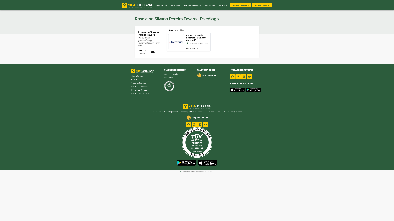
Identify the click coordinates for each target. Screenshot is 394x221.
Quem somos (161, 5)
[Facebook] (232, 76)
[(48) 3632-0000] (199, 75)
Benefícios (175, 5)
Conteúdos (210, 5)
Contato (223, 5)
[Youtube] (249, 76)
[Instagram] (238, 76)
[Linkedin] (243, 76)
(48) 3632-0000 (210, 75)
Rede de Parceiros (192, 5)
